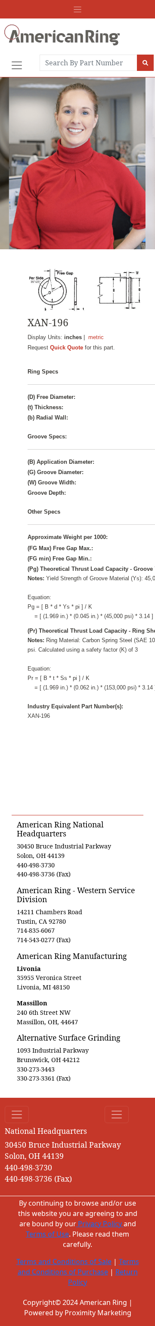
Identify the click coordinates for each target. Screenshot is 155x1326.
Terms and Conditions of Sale (64, 1261)
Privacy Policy (100, 1223)
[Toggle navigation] (77, 9)
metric (96, 337)
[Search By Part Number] (145, 63)
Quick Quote (66, 347)
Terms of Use (47, 1234)
